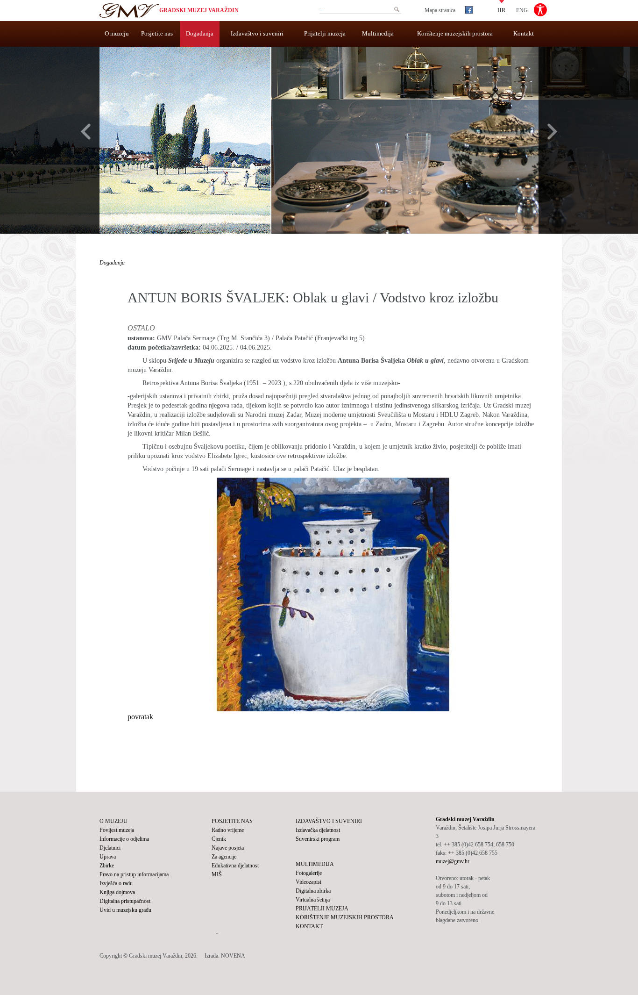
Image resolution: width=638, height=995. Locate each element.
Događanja (199, 33)
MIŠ (217, 874)
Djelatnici (110, 848)
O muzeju (117, 33)
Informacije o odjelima (124, 839)
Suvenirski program (318, 839)
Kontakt (523, 33)
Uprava (107, 856)
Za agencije (224, 856)
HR (501, 10)
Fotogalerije (309, 873)
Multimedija (378, 33)
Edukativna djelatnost (235, 865)
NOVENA (233, 955)
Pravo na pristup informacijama (134, 874)
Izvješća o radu (116, 883)
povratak (140, 717)
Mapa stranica (440, 10)
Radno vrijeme (228, 830)
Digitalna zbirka (313, 891)
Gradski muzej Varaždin (199, 10)
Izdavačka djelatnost (318, 830)
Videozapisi (308, 882)
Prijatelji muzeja (325, 33)
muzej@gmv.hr (452, 861)
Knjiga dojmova (117, 892)
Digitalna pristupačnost (124, 901)
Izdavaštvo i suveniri (257, 33)
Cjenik (219, 839)
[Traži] (396, 9)
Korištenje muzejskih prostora (455, 33)
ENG (522, 10)
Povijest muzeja (116, 830)
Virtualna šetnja (313, 899)
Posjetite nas (157, 33)
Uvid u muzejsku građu (125, 910)
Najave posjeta (228, 848)
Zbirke (106, 865)
